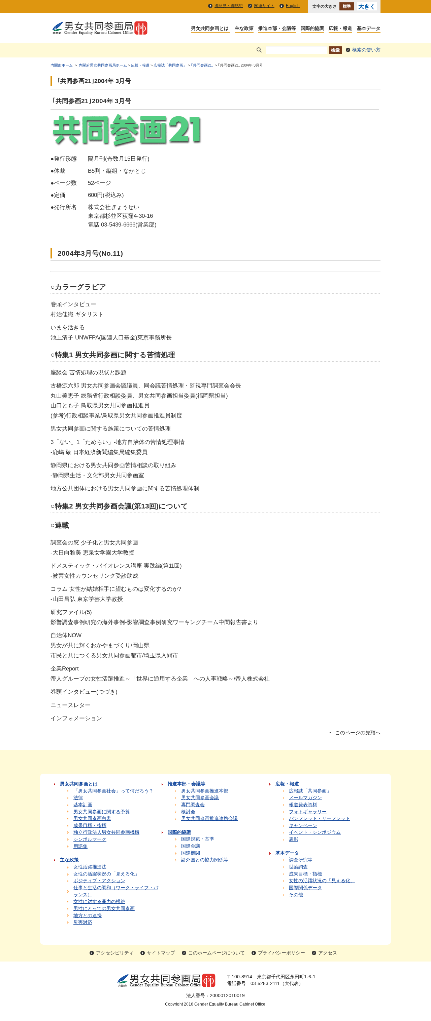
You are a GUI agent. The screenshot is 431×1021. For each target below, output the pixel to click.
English (293, 5)
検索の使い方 (366, 49)
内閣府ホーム (62, 65)
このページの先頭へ (357, 732)
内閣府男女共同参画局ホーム (103, 65)
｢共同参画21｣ (202, 65)
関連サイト (264, 5)
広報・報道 (140, 65)
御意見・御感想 (228, 5)
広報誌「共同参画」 (170, 65)
